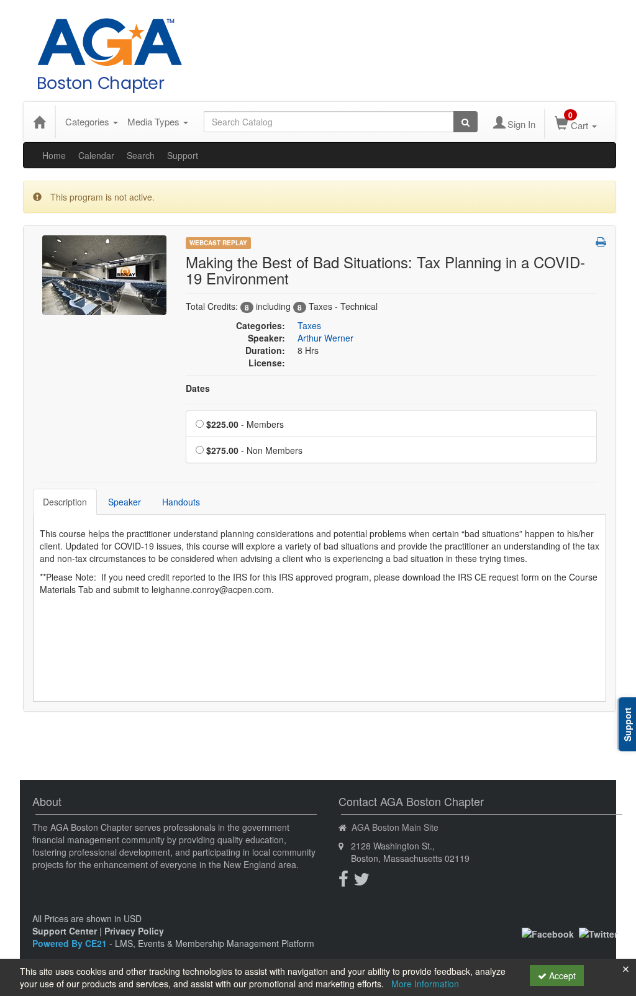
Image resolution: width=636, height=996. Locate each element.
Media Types (154, 121)
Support (182, 155)
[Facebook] (548, 932)
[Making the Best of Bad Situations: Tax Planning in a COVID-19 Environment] (104, 274)
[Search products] (465, 121)
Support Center (64, 931)
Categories (88, 121)
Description (65, 502)
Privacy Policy (134, 931)
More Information (425, 983)
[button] (601, 241)
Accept (561, 975)
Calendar (96, 155)
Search (141, 155)
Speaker (124, 502)
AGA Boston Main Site (395, 827)
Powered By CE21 (70, 943)
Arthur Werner (325, 338)
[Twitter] (598, 932)
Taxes (309, 325)
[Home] (39, 121)
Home (54, 155)
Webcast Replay (218, 242)
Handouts (181, 502)
